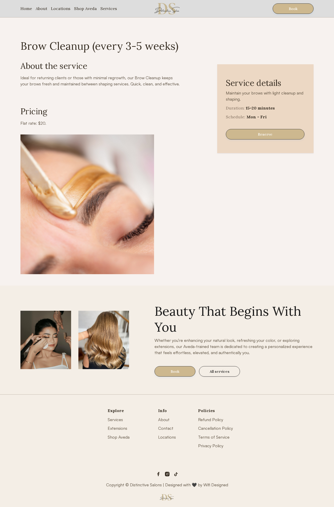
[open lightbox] (87, 204)
